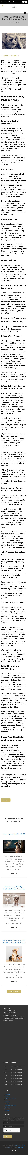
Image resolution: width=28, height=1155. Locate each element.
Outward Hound (7, 477)
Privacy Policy (17, 1145)
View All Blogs (14, 991)
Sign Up (8, 1136)
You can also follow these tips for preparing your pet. (13, 595)
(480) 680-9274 (7, 1014)
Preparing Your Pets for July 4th (14, 834)
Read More (14, 873)
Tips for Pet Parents (11, 56)
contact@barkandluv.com (10, 1015)
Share (5, 800)
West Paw (21, 477)
